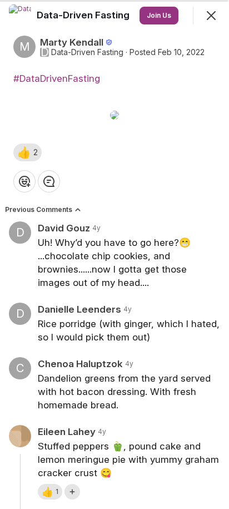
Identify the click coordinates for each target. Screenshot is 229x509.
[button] (27, 152)
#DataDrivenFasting (56, 78)
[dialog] (114, 254)
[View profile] (20, 15)
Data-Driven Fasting (87, 52)
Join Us (159, 15)
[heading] (84, 15)
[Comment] (49, 181)
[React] (24, 181)
